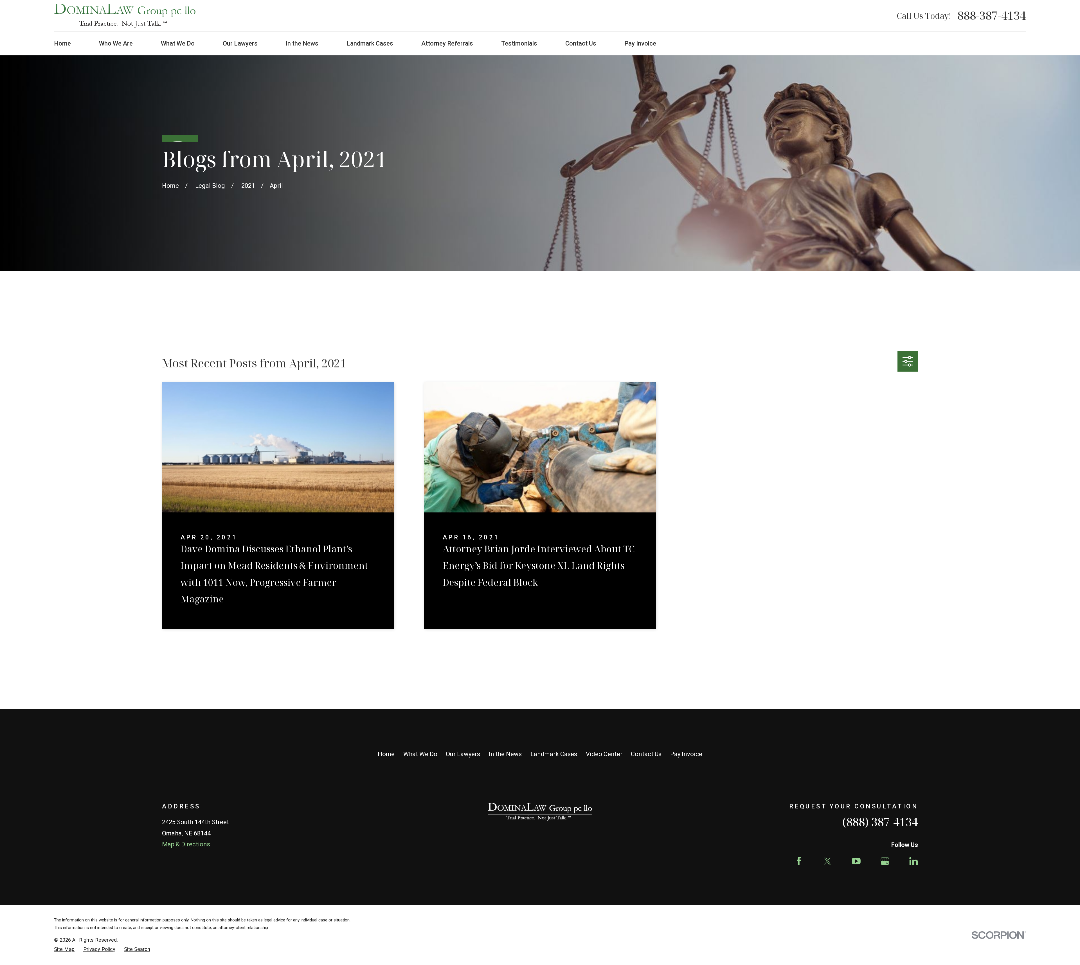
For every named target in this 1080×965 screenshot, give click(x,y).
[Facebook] (799, 861)
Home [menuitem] (62, 43)
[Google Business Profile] (885, 861)
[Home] (125, 16)
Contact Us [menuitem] (580, 43)
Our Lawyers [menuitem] (240, 43)
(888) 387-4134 (880, 822)
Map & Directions (186, 844)
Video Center (604, 754)
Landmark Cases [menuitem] (369, 43)
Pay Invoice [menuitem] (640, 43)
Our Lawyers (463, 754)
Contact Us (646, 754)
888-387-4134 (991, 15)
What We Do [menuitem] (178, 43)
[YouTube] (856, 861)
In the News (505, 754)
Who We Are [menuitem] (116, 43)
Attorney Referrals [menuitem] (447, 43)
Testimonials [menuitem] (519, 43)
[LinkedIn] (913, 861)
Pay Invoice (686, 754)
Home (386, 754)
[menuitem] (64, 949)
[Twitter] (827, 861)
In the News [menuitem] (302, 43)
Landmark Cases (553, 754)
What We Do (420, 754)
